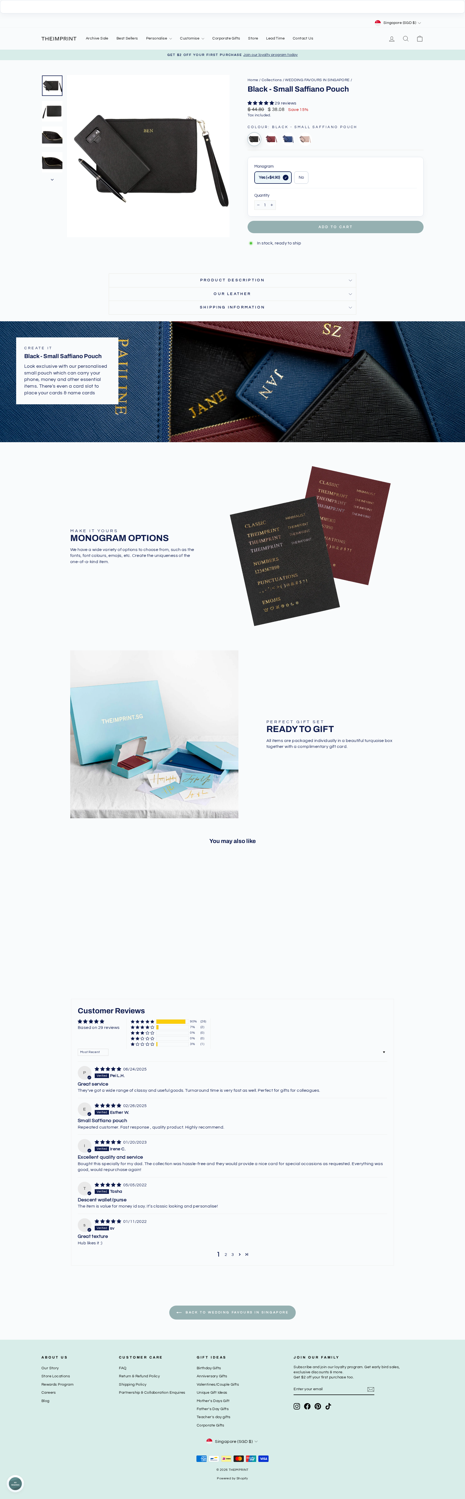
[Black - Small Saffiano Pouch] (254, 139)
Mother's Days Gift (213, 1401)
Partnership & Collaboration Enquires (152, 1392)
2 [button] (226, 1254)
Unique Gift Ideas (212, 1392)
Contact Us (303, 38)
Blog (45, 1401)
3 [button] (232, 1254)
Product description (232, 280)
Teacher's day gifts (214, 1417)
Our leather (232, 294)
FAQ (122, 1368)
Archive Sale (97, 38)
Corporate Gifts (226, 38)
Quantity (261, 195)
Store (253, 38)
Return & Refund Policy (139, 1376)
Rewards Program (57, 1384)
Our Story (50, 1368)
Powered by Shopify (232, 1478)
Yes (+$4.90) (269, 177)
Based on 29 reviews (99, 1027)
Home (253, 80)
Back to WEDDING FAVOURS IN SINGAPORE (236, 1312)
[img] (108, 1069)
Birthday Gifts (209, 1368)
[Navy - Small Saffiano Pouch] (288, 139)
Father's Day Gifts (213, 1409)
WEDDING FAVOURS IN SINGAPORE (317, 80)
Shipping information (232, 307)
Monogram (264, 166)
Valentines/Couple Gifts (218, 1384)
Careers (48, 1392)
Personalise (157, 38)
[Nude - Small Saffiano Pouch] (305, 139)
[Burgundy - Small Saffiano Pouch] (271, 139)
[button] (261, 103)
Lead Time (275, 38)
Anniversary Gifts (212, 1376)
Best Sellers (127, 38)
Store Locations (55, 1376)
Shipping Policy (132, 1384)
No (301, 177)
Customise (190, 38)
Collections (272, 80)
